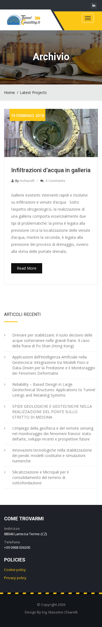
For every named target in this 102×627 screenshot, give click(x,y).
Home (9, 92)
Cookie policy (15, 569)
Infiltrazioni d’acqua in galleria (51, 170)
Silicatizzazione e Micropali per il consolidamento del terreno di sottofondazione (40, 477)
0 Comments (55, 180)
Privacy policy (15, 577)
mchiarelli (27, 180)
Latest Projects (33, 92)
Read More (26, 268)
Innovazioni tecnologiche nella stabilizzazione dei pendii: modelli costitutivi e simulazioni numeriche (52, 455)
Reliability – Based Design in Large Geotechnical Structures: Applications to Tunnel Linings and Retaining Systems (53, 390)
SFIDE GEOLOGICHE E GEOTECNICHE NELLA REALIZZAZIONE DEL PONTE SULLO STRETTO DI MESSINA (52, 412)
